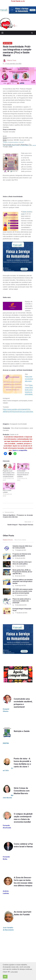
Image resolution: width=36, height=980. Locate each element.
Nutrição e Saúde (22, 731)
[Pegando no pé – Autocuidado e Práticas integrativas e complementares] (9, 466)
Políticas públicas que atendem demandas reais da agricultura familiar (23, 581)
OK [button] (5, 976)
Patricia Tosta (11, 60)
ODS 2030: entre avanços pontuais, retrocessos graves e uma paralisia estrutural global (23, 591)
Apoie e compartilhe (20, 450)
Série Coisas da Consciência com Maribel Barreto (21, 791)
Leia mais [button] (14, 972)
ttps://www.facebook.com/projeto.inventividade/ (29, 389)
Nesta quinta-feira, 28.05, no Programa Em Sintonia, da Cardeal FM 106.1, (23, 571)
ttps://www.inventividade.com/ (29, 379)
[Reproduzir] (3, 134)
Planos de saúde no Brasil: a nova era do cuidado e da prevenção (22, 600)
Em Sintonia (7, 43)
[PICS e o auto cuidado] (9, 486)
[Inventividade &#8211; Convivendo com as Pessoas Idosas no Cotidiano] (23, 466)
